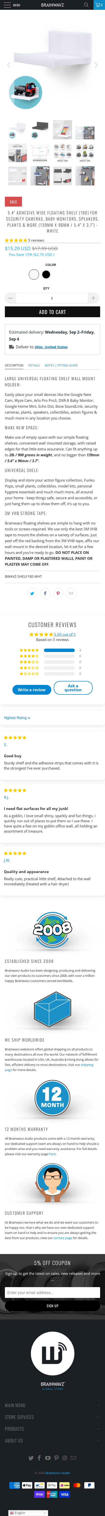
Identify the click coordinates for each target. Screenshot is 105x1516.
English (19, 1513)
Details (34, 365)
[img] (15, 737)
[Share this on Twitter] (32, 593)
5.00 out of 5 (65, 634)
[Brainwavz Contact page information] (52, 1205)
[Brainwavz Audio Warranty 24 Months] (52, 1121)
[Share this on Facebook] (45, 593)
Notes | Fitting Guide (61, 365)
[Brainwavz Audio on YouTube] (48, 1458)
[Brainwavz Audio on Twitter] (31, 1458)
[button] (16, 240)
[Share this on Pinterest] (58, 593)
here (52, 1154)
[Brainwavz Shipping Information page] (52, 1032)
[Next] (95, 65)
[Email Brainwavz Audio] (73, 1458)
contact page (62, 1238)
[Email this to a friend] (71, 593)
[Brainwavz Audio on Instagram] (65, 1458)
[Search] (88, 5)
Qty (46, 288)
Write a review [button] (32, 690)
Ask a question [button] (73, 688)
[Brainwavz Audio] (52, 5)
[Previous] (9, 65)
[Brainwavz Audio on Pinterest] (56, 1458)
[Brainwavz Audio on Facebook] (39, 1458)
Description (14, 365)
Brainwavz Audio (58, 1473)
